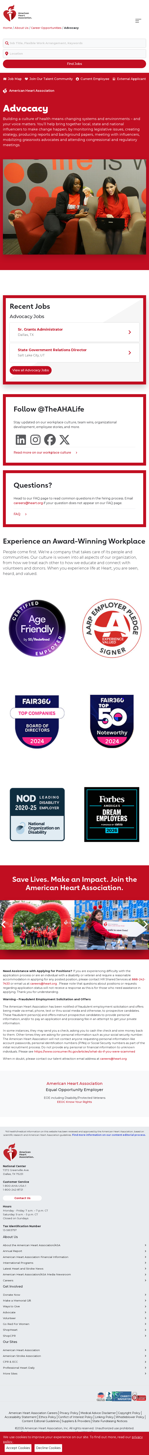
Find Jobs (74, 64)
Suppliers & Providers (76, 1421)
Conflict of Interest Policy (75, 1417)
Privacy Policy (69, 1413)
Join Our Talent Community (51, 79)
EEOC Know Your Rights (74, 1102)
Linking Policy (104, 1417)
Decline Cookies (48, 1448)
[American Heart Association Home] (34, 13)
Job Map (15, 79)
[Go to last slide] (4, 924)
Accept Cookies (18, 1448)
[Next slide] (145, 924)
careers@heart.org (29, 503)
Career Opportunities (46, 28)
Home (7, 28)
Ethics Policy (47, 1417)
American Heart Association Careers (33, 1413)
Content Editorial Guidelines (41, 1421)
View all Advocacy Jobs (30, 370)
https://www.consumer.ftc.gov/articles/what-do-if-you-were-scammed (84, 1051)
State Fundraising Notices (109, 1421)
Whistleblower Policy (130, 1417)
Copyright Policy (129, 1413)
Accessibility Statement (21, 1417)
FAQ (18, 514)
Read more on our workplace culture (42, 453)
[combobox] (74, 43)
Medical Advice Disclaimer (98, 1413)
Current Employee (95, 79)
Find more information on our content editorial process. (109, 1134)
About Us (22, 28)
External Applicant (131, 79)
